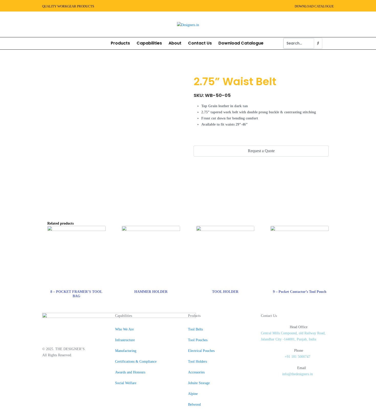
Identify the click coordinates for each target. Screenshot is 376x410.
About (175, 43)
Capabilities (149, 43)
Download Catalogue (240, 43)
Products (120, 43)
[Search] (318, 43)
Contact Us (200, 43)
